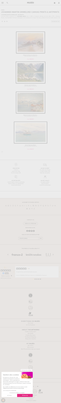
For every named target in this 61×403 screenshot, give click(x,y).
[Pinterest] (31, 231)
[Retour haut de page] (2, 152)
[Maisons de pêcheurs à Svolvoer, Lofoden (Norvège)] (30, 113)
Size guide (30, 333)
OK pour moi (25, 395)
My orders (30, 345)
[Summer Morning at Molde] (30, 143)
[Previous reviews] (14, 272)
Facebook (2, 21)
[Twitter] (34, 231)
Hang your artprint (30, 339)
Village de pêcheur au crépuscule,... (30, 56)
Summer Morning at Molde (30, 146)
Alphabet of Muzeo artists (30, 202)
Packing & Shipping (30, 337)
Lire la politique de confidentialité (9, 390)
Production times (30, 335)
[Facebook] (27, 231)
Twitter (4, 21)
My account (30, 347)
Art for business (30, 325)
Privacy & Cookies (31, 401)
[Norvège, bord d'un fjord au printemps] (30, 83)
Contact (31, 399)
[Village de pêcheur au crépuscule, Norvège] (30, 53)
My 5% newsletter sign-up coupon (30, 349)
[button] (3, 400)
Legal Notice (31, 397)
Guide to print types (30, 332)
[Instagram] (29, 231)
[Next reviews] (60, 272)
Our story (30, 323)
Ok (41, 238)
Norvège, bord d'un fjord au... (30, 86)
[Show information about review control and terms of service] (11, 275)
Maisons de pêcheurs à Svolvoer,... (31, 116)
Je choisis (9, 395)
